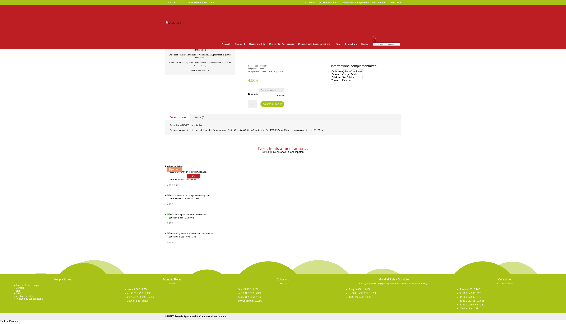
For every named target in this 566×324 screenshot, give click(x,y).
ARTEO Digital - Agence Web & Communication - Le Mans (196, 316)
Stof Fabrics (348, 77)
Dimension (253, 94)
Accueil (226, 44)
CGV (18, 293)
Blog (18, 291)
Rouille (354, 74)
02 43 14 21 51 (174, 2)
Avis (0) (200, 117)
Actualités (310, 2)
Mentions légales (24, 296)
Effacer (280, 95)
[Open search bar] (387, 37)
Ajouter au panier (272, 104)
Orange (345, 74)
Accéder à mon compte (27, 285)
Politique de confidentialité (29, 299)
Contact (365, 44)
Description (178, 117)
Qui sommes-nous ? (329, 2)
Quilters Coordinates (352, 71)
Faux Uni (346, 80)
